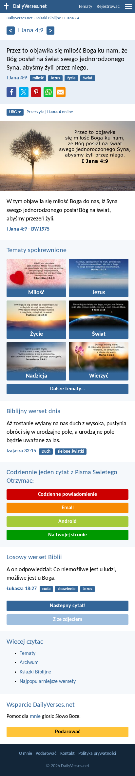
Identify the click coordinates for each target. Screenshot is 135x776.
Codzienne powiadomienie (67, 494)
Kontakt (67, 753)
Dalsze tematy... (67, 389)
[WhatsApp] (50, 92)
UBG (13, 112)
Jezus (55, 78)
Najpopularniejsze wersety (48, 681)
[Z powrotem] (11, 30)
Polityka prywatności (97, 753)
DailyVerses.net (19, 18)
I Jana (69, 18)
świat (87, 78)
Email (68, 507)
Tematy (85, 6)
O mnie (25, 753)
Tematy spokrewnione (37, 250)
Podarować (67, 732)
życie (71, 78)
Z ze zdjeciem (67, 619)
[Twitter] (25, 94)
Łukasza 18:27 (22, 588)
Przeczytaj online (50, 112)
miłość (38, 78)
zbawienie (67, 589)
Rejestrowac (108, 6)
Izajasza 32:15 (21, 451)
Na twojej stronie (67, 535)
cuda (46, 589)
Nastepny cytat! (68, 605)
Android (67, 521)
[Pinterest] (37, 94)
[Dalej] (51, 30)
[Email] (62, 94)
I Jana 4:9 (17, 78)
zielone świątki (71, 451)
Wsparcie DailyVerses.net (41, 705)
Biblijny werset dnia (34, 411)
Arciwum (29, 662)
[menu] (128, 9)
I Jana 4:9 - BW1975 (28, 229)
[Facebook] (13, 94)
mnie (35, 716)
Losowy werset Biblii (34, 557)
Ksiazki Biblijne (48, 18)
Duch (46, 451)
